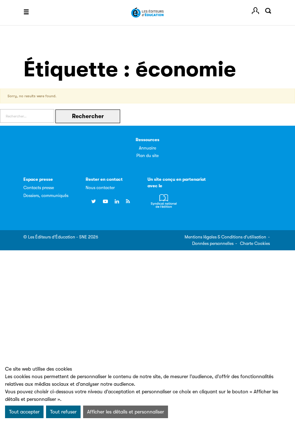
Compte (255, 10)
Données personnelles (212, 243)
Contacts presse (38, 187)
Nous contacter (100, 187)
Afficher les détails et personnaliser (125, 412)
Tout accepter (24, 412)
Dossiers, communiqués (45, 195)
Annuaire (147, 148)
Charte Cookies (255, 243)
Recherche (268, 10)
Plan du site (147, 155)
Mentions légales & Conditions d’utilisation (225, 237)
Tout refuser (63, 412)
